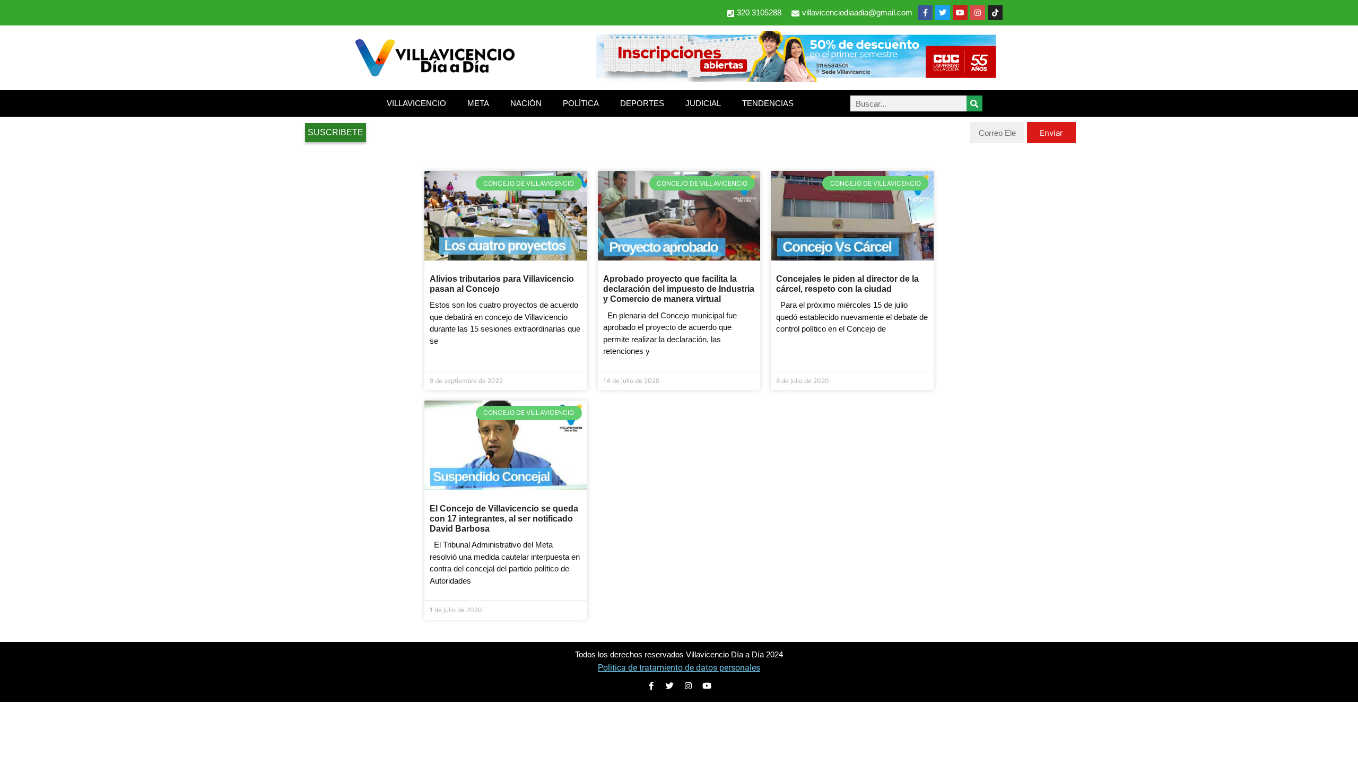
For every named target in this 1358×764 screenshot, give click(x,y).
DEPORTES (642, 103)
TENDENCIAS (768, 103)
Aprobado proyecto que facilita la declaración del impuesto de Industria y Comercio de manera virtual (678, 288)
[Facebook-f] (925, 12)
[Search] (974, 103)
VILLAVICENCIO (416, 103)
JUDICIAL (703, 103)
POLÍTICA (581, 103)
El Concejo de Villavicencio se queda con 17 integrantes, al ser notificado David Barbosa (504, 518)
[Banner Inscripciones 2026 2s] (796, 78)
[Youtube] (960, 12)
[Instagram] (977, 12)
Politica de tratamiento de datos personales (679, 668)
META (478, 103)
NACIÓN (526, 103)
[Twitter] (942, 12)
